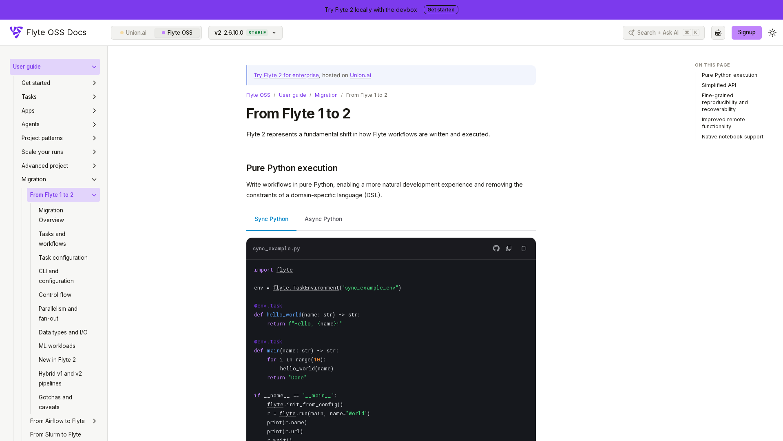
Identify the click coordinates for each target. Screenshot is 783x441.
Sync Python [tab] (271, 218)
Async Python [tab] (323, 218)
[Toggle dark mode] (772, 32)
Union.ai (136, 32)
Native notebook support (732, 137)
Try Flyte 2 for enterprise (286, 75)
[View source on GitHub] (496, 248)
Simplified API (719, 85)
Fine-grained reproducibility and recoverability (725, 102)
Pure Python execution (292, 168)
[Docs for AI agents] (718, 33)
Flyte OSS (180, 32)
